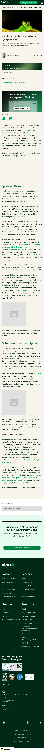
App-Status (22, 738)
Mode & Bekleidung (29, 596)
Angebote (25, 579)
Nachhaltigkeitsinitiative (11, 620)
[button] (42, 2)
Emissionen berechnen (10, 586)
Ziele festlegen (7, 593)
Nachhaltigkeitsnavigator (31, 647)
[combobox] (7, 749)
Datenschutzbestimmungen (22, 734)
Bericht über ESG (8, 589)
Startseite (5, 7)
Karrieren (5, 613)
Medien (25, 593)
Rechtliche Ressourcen (22, 730)
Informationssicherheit (22, 741)
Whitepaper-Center (29, 613)
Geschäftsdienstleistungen (32, 586)
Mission (4, 609)
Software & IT (27, 582)
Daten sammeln (7, 582)
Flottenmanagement (29, 589)
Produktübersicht (8, 579)
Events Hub (26, 634)
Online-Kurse (27, 620)
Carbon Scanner (28, 623)
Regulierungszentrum (30, 616)
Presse (4, 616)
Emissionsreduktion (9, 596)
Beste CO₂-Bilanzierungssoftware (30, 639)
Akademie (12, 7)
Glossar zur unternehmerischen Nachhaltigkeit (29, 629)
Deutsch (7, 749)
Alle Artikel (26, 643)
